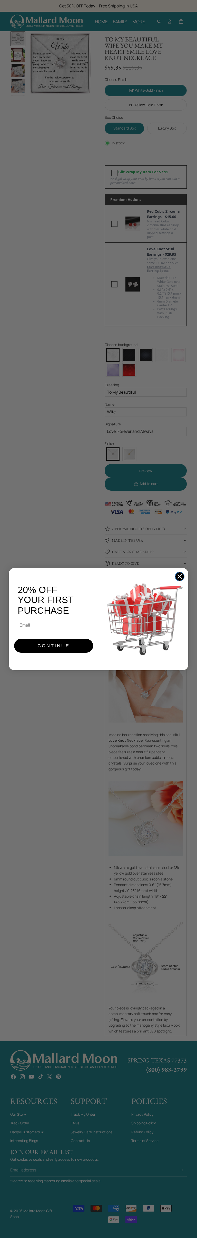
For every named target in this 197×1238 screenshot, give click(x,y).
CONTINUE (53, 645)
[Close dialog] (179, 576)
